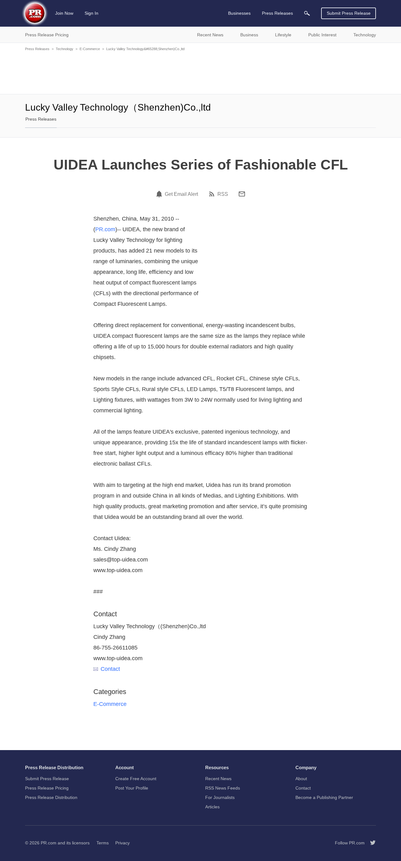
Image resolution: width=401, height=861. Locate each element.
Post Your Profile (131, 788)
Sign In (91, 13)
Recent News (218, 778)
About (301, 778)
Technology (64, 49)
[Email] (242, 194)
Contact (110, 669)
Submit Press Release (349, 13)
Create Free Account (135, 778)
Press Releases (37, 49)
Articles (212, 806)
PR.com (105, 229)
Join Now (64, 13)
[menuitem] (307, 13)
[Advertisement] (200, 72)
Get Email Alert (181, 194)
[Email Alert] (160, 194)
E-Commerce (90, 49)
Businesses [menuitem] (239, 13)
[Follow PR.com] (370, 842)
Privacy (122, 843)
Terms (102, 843)
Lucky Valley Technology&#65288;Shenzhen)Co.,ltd (145, 49)
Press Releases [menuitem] (277, 13)
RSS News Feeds (222, 788)
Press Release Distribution (51, 797)
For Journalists (220, 797)
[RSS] (212, 194)
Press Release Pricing (47, 788)
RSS (222, 194)
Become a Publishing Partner (324, 797)
